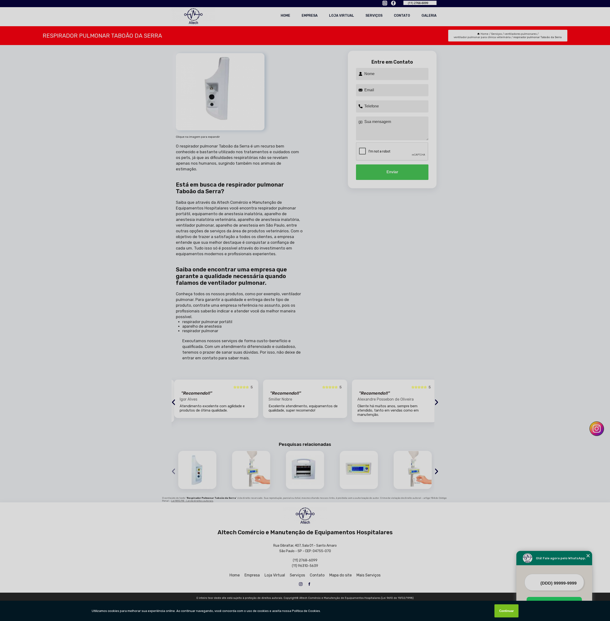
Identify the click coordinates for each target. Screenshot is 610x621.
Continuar (506, 611)
